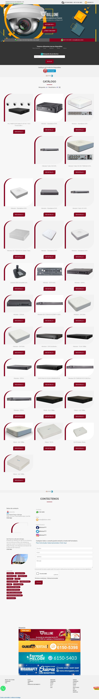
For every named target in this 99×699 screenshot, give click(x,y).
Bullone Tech (22, 576)
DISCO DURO (76, 687)
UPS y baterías (18, 584)
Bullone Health (11, 576)
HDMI (9, 584)
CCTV (51, 684)
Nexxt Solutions (36, 48)
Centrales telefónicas (13, 589)
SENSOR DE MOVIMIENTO (34, 684)
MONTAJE (75, 692)
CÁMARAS (7, 681)
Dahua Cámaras (25, 581)
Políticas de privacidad (52, 578)
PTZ (51, 686)
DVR (6, 682)
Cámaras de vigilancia (13, 587)
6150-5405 (41, 512)
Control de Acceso (12, 581)
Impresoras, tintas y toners (14, 595)
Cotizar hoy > (49, 24)
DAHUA (75, 679)
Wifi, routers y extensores (14, 592)
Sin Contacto (11, 598)
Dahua (64, 48)
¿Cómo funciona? (49, 30)
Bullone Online (20, 573)
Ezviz (44, 48)
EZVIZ (29, 679)
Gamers (10, 578)
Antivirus (10, 573)
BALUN (74, 690)
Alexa (17, 578)
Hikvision (51, 48)
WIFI (29, 682)
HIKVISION (52, 679)
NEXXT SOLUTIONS (9, 679)
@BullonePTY (42, 527)
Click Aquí (9, 518)
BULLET (75, 682)
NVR (74, 689)
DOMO (51, 682)
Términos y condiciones (40, 578)
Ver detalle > (19, 132)
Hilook (58, 48)
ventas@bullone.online (77, 40)
